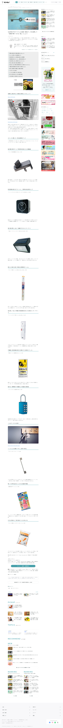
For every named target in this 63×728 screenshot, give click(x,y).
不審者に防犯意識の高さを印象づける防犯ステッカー (18, 66)
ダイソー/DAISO (49, 108)
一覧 (53, 52)
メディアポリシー (15, 719)
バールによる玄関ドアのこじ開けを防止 (16, 72)
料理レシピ (4, 715)
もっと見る (15, 695)
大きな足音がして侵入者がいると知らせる (16, 76)
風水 (51, 110)
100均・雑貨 (44, 2)
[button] (14, 2)
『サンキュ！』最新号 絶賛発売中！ (23, 566)
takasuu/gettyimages (11, 96)
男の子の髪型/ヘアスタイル (46, 110)
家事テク (31, 2)
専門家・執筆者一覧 (10, 721)
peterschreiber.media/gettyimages (14, 445)
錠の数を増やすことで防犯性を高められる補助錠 (17, 57)
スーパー (34, 712)
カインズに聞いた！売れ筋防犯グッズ (15, 55)
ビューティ (40, 2)
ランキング (25, 2)
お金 (28, 2)
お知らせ (27, 719)
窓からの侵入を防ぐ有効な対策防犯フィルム (16, 62)
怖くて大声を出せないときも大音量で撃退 (16, 74)
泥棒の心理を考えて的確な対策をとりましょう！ (17, 53)
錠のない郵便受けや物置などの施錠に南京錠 (16, 68)
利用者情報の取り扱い (22, 719)
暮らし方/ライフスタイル (16, 6)
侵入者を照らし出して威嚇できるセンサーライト (17, 60)
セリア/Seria (43, 108)
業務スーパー (48, 112)
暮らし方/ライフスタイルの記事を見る (48, 31)
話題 (16, 2)
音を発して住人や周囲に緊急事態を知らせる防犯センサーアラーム (20, 64)
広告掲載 (8, 719)
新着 (21, 2)
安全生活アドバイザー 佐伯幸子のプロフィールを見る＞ (30, 49)
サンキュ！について (4, 721)
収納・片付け (36, 2)
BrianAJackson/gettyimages (12, 122)
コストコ (53, 112)
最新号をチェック (48, 89)
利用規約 (11, 719)
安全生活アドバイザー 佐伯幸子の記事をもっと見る (23, 582)
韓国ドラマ (43, 112)
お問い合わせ (3, 719)
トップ (19, 2)
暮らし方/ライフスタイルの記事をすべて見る (23, 667)
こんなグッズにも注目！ (13, 70)
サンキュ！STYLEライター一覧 (18, 721)
